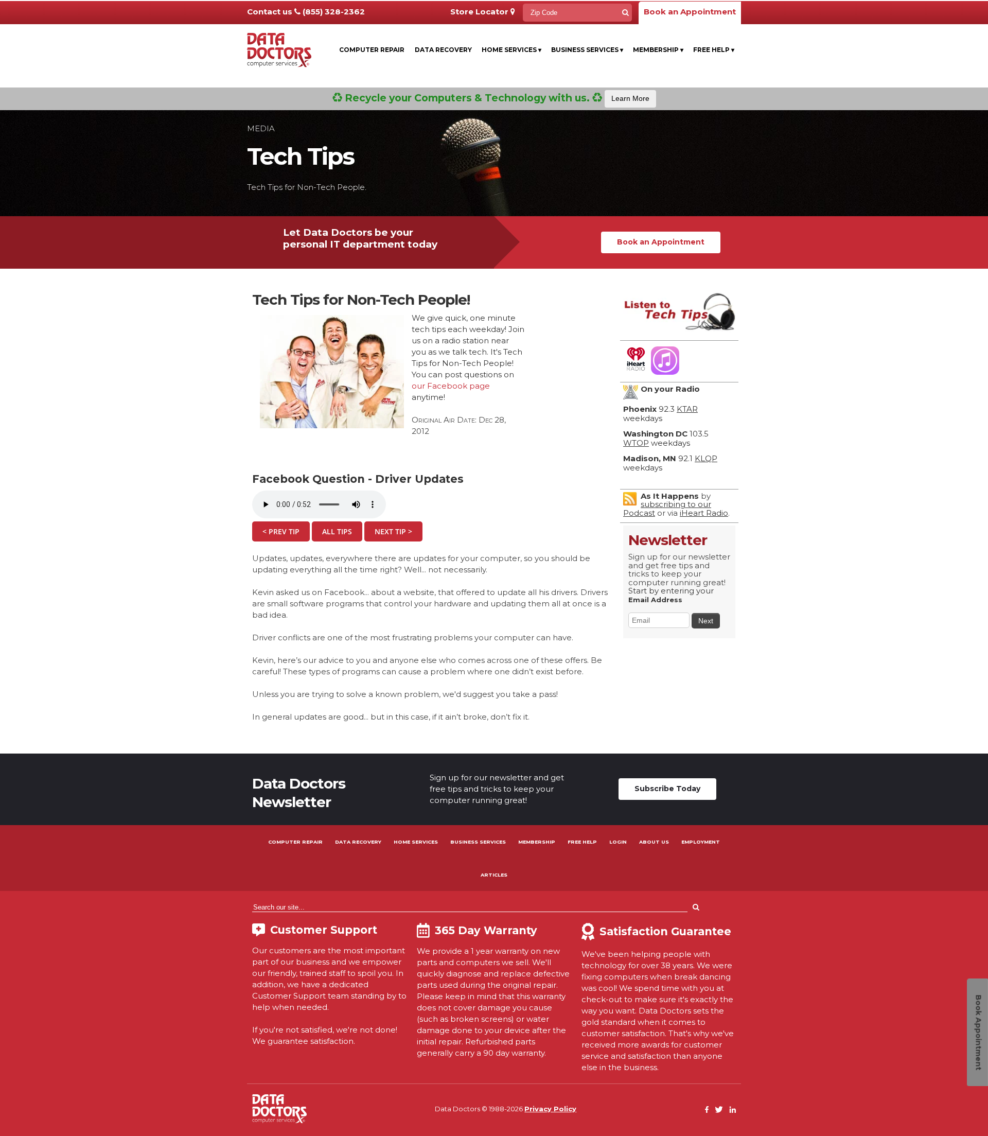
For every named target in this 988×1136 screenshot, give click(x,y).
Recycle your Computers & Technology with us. (495, 98)
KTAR (687, 409)
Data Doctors (279, 1108)
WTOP (636, 443)
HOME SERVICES (416, 842)
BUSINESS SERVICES (478, 842)
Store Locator (480, 11)
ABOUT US (654, 842)
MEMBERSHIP (536, 842)
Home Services (511, 50)
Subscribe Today (667, 788)
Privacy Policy (550, 1109)
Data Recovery (443, 50)
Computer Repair (371, 50)
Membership (658, 50)
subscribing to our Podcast (667, 508)
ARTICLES (494, 875)
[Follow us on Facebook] (707, 1110)
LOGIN (618, 842)
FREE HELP (582, 842)
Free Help (713, 50)
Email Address (655, 600)
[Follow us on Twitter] (719, 1110)
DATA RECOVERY (358, 842)
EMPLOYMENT (700, 842)
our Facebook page (451, 386)
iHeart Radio (704, 513)
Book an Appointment (690, 11)
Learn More (630, 98)
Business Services (587, 50)
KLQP (706, 458)
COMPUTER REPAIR (295, 842)
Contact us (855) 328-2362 (306, 11)
